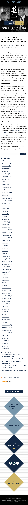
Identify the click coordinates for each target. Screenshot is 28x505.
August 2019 (5, 304)
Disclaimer (4, 500)
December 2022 (6, 198)
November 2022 (6, 201)
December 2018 (6, 325)
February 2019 (5, 319)
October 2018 (5, 330)
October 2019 (5, 298)
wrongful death (6, 192)
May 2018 (4, 343)
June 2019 (4, 309)
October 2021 (5, 235)
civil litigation (5, 168)
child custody (5, 166)
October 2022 (5, 203)
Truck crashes (5, 187)
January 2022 (5, 227)
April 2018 (4, 346)
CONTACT (20, 23)
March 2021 (5, 253)
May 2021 (4, 248)
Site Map (8, 500)
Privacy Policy (13, 500)
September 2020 (6, 269)
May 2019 (4, 312)
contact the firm (14, 391)
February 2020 (5, 288)
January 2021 (5, 259)
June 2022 (4, 214)
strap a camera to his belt (19, 111)
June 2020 (4, 277)
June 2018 (4, 341)
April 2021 (4, 251)
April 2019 (4, 314)
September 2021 (6, 238)
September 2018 (6, 333)
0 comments (12, 47)
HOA (3, 182)
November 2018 (6, 327)
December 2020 (6, 261)
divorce (4, 171)
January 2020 (5, 290)
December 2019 (6, 293)
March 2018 (5, 349)
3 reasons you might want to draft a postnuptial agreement (11, 355)
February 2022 (5, 224)
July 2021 (4, 243)
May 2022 (4, 216)
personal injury (5, 184)
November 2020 (6, 264)
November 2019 (6, 296)
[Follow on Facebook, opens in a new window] (10, 463)
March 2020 (5, 285)
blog (3, 160)
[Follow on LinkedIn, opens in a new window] (14, 463)
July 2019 (4, 306)
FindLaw (16, 501)
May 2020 (4, 280)
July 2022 (4, 211)
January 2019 (5, 322)
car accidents (5, 163)
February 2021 (5, 256)
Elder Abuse (5, 174)
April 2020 (4, 282)
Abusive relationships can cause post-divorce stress (14, 371)
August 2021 (5, 240)
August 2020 (5, 272)
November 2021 (6, 232)
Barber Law (11, 46)
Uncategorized (5, 190)
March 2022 (5, 222)
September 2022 (6, 206)
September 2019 (6, 301)
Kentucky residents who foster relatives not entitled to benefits (14, 366)
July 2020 (4, 275)
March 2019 (5, 317)
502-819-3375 (14, 2)
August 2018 (5, 335)
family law (4, 47)
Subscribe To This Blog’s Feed (11, 377)
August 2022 (5, 209)
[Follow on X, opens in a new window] (17, 463)
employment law (6, 176)
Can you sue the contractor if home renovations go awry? (11, 362)
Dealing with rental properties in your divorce (14, 359)
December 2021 (6, 230)
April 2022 (4, 219)
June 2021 (4, 246)
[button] (9, 23)
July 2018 (4, 338)
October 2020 (5, 267)
